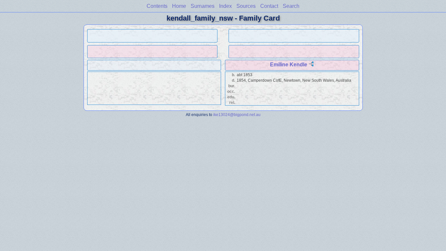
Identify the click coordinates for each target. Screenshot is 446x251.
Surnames (203, 6)
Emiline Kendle (288, 64)
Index (225, 6)
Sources (246, 6)
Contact (269, 6)
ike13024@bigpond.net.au (237, 114)
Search (291, 6)
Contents (157, 6)
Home (179, 6)
